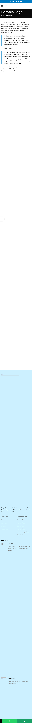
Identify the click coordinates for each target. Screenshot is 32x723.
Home (2, 15)
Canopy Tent (21, 523)
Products (3, 526)
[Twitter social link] (13, 1)
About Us (4, 523)
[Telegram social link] (21, 1)
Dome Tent (20, 526)
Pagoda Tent (21, 520)
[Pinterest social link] (16, 1)
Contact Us (4, 529)
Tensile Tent (20, 535)
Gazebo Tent (21, 529)
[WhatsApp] (9, 721)
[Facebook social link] (11, 1)
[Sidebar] (2, 219)
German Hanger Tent (23, 532)
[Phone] (24, 721)
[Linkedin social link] (18, 1)
